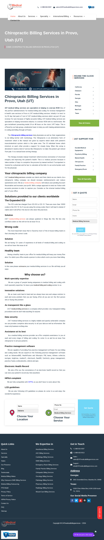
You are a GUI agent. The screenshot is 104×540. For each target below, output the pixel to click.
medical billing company (32, 183)
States (3, 461)
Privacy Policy (93, 234)
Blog (2, 468)
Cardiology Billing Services (44, 457)
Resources (78, 16)
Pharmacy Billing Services (44, 484)
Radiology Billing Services (44, 488)
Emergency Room (81, 169)
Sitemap (4, 511)
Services (31, 16)
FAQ (2, 507)
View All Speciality (84, 179)
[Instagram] (85, 500)
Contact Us (15, 20)
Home (12, 16)
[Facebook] (72, 500)
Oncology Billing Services (44, 476)
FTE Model (4, 488)
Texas (77, 113)
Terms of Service (6, 495)
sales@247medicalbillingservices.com (69, 7)
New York (78, 109)
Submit (80, 230)
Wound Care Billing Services (45, 492)
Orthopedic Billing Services (45, 472)
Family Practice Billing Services (46, 468)
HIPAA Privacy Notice (85, 235)
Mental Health (79, 158)
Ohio (76, 102)
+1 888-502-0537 (45, 7)
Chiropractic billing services (21, 135)
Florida (77, 94)
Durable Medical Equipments (80, 149)
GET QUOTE (100, 512)
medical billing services (17, 219)
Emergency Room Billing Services (47, 465)
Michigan (78, 106)
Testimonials (5, 472)
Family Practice (80, 165)
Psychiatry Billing (81, 154)
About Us (21, 16)
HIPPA (30, 382)
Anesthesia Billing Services (45, 449)
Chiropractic (79, 162)
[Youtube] (80, 500)
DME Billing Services (43, 461)
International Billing (61, 16)
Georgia (77, 98)
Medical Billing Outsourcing (10, 484)
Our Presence (5, 465)
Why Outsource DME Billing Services (13, 480)
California (78, 87)
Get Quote (88, 408)
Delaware (78, 91)
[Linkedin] (89, 500)
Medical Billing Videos (8, 476)
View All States (84, 123)
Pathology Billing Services (44, 480)
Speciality (44, 16)
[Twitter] (76, 500)
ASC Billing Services (42, 453)
